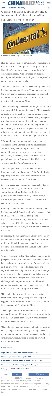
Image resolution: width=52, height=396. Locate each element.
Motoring (21, 8)
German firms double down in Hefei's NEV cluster (21, 360)
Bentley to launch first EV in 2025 (15, 369)
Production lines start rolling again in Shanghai (19, 364)
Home (3, 8)
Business (12, 8)
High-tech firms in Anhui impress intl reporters (19, 352)
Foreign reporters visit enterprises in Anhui (18, 356)
